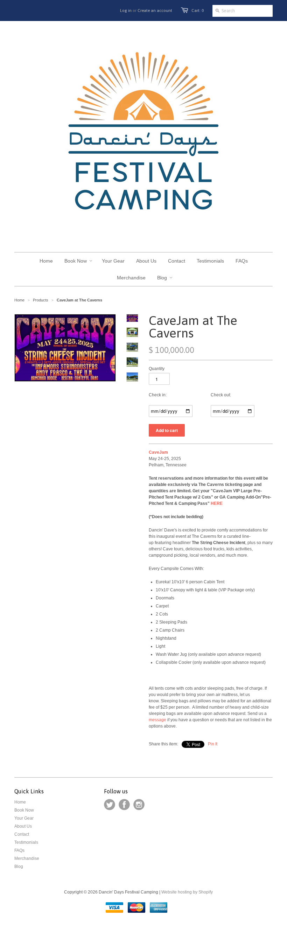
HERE (217, 503)
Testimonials (26, 842)
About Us (23, 826)
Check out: (221, 394)
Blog (18, 866)
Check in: (158, 394)
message (157, 719)
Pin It (212, 744)
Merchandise (26, 858)
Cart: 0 (197, 10)
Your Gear (24, 818)
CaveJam (158, 452)
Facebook (124, 804)
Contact (21, 834)
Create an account (155, 10)
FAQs (19, 850)
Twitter (109, 804)
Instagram (139, 804)
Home (20, 802)
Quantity (156, 368)
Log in (126, 10)
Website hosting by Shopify (187, 892)
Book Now (24, 810)
